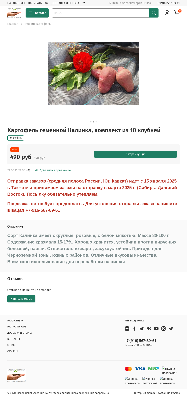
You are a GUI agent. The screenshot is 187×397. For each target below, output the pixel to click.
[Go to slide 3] (96, 121)
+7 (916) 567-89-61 (168, 3)
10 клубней (15, 137)
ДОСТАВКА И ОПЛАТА (65, 3)
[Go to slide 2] (93, 121)
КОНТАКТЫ (13, 339)
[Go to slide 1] (90, 121)
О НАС (11, 345)
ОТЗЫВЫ (12, 351)
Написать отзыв (21, 298)
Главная (12, 24)
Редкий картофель (38, 24)
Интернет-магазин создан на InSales (157, 393)
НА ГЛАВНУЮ (16, 3)
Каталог (40, 13)
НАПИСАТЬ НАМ (38, 3)
